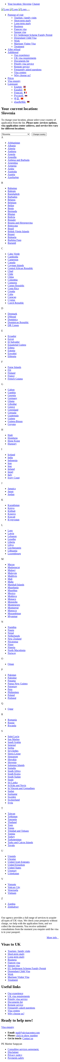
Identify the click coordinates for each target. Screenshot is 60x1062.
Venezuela (13, 890)
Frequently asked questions (27, 69)
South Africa (14, 771)
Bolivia (11, 217)
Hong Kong (14, 440)
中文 (17, 98)
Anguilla (12, 157)
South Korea (14, 774)
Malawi (11, 570)
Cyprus (11, 300)
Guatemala (13, 415)
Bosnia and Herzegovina (20, 222)
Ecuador (12, 336)
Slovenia (12, 762)
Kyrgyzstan (13, 519)
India (10, 457)
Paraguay (12, 686)
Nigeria (11, 647)
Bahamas (12, 188)
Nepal (11, 633)
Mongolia (12, 602)
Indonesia (12, 460)
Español (18, 89)
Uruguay (12, 870)
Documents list (21, 61)
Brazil (11, 228)
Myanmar (12, 616)
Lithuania (12, 550)
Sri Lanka (13, 782)
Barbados (12, 196)
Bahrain (12, 191)
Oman (11, 664)
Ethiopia (12, 356)
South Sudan (14, 776)
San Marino (14, 739)
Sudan (11, 791)
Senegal (12, 745)
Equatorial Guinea (17, 344)
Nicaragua (13, 641)
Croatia (11, 291)
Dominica (13, 319)
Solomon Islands (16, 765)
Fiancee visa (20, 29)
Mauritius (12, 590)
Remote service (22, 66)
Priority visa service (24, 63)
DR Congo (13, 325)
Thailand (12, 822)
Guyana (12, 424)
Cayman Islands (16, 265)
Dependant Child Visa (25, 38)
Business (18, 26)
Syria (10, 802)
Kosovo (12, 514)
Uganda (12, 856)
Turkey (11, 836)
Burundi (12, 243)
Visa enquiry (14, 81)
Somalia (12, 768)
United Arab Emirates (19, 862)
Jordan (11, 494)
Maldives (12, 576)
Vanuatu (12, 884)
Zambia (11, 904)
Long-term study (22, 23)
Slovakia (12, 759)
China (11, 277)
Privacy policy (15, 1055)
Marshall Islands (16, 584)
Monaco (12, 599)
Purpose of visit (15, 14)
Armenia (12, 165)
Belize (11, 205)
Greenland (13, 409)
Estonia (11, 350)
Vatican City (14, 887)
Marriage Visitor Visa (25, 43)
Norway (12, 653)
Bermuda (12, 211)
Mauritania (13, 587)
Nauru (11, 630)
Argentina (13, 163)
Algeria (11, 148)
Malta (10, 581)
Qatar (10, 709)
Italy (10, 474)
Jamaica (12, 488)
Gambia (12, 392)
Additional (13, 52)
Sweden (12, 797)
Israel (10, 472)
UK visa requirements (25, 58)
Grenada (12, 412)
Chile (10, 274)
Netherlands (14, 636)
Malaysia (12, 573)
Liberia (11, 542)
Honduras (13, 438)
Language (13, 84)
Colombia (13, 279)
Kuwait (11, 516)
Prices (11, 78)
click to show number (27, 1035)
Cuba (10, 294)
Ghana (11, 401)
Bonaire (12, 220)
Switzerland (14, 799)
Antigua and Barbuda (18, 160)
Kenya (11, 508)
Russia (11, 722)
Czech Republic (16, 302)
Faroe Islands (14, 367)
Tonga (11, 828)
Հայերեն (20, 102)
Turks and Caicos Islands (20, 842)
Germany (12, 398)
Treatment (19, 46)
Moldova (12, 596)
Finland (11, 373)
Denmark (12, 313)
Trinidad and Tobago (18, 831)
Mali (10, 579)
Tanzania (12, 819)
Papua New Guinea (18, 683)
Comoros (12, 282)
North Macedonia (16, 650)
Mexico (11, 593)
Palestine (12, 677)
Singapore (13, 756)
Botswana (13, 225)
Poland (11, 695)
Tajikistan (12, 816)
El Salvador (14, 342)
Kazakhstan (14, 505)
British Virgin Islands (18, 231)
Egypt (11, 339)
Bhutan (11, 214)
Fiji (9, 370)
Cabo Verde (14, 253)
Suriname (12, 794)
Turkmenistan (14, 839)
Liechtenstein (14, 547)
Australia (12, 171)
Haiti (10, 435)
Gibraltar (12, 404)
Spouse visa (20, 32)
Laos (10, 530)
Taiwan (11, 813)
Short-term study (22, 20)
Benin (11, 208)
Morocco (12, 610)
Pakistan (12, 675)
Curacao (12, 297)
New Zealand (14, 638)
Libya (11, 545)
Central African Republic (20, 268)
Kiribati (11, 511)
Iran (10, 463)
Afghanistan (14, 142)
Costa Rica (13, 288)
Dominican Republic (18, 322)
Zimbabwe (13, 906)
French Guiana (15, 378)
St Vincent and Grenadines (21, 788)
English (18, 86)
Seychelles (13, 750)
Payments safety (16, 1058)
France (11, 375)
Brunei (11, 234)
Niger (10, 644)
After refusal (14, 49)
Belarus (11, 199)
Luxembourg (14, 553)
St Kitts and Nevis (17, 785)
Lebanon (12, 536)
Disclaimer (13, 1052)
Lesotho (12, 539)
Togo (10, 825)
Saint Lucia (13, 736)
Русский (19, 95)
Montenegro (14, 604)
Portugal (12, 698)
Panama (12, 680)
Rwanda (12, 725)
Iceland (11, 454)
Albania (12, 145)
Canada (11, 262)
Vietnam (12, 893)
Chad (10, 271)
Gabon (11, 389)
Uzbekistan (13, 873)
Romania (12, 719)
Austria (11, 174)
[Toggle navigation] (28, 10)
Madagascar (14, 567)
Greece (11, 407)
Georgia (12, 395)
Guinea (11, 418)
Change (36, 4)
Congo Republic (16, 285)
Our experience (22, 55)
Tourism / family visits (25, 17)
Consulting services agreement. (23, 1049)
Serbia (11, 748)
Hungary (12, 443)
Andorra (12, 151)
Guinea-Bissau (15, 421)
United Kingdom (16, 864)
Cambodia (13, 256)
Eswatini (12, 353)
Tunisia (11, 833)
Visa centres (20, 72)
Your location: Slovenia (19, 4)
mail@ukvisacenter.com (28, 1032)
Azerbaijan (13, 177)
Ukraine (12, 859)
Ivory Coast (14, 477)
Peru (10, 689)
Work (17, 40)
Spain (10, 779)
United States (14, 867)
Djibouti (12, 316)
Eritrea (11, 347)
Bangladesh (14, 194)
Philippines (13, 692)
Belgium (12, 202)
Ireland (11, 469)
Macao (11, 564)
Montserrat (13, 607)
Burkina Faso (14, 240)
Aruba (11, 168)
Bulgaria (12, 237)
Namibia (12, 627)
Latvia (11, 533)
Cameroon (13, 259)
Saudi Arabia (14, 742)
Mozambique (14, 613)
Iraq (10, 466)
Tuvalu (11, 845)
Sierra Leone (14, 753)
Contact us (27, 1038)
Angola (11, 154)
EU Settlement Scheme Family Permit (33, 35)
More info (53, 937)
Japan (10, 491)
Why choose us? (22, 75)
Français (18, 92)
